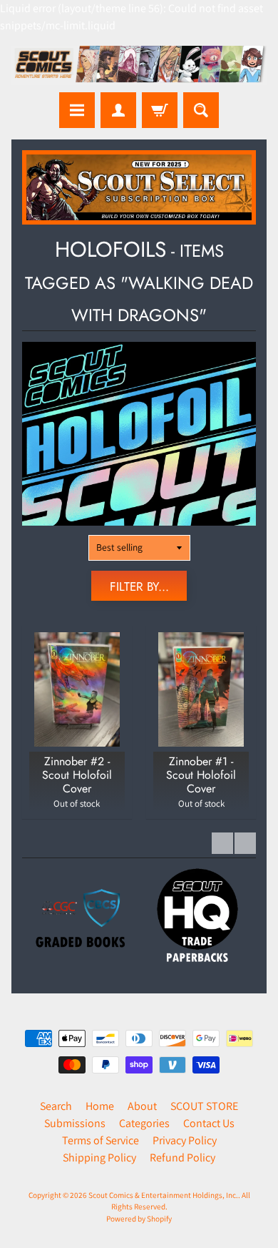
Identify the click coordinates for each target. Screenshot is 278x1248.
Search (56, 1106)
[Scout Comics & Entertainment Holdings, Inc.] (139, 65)
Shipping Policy (99, 1157)
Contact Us (209, 1123)
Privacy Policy (185, 1140)
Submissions (74, 1123)
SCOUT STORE (204, 1106)
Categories (144, 1123)
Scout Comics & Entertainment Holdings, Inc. (163, 1195)
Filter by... (139, 586)
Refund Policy (182, 1157)
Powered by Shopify (139, 1219)
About (142, 1106)
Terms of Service (100, 1140)
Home (100, 1106)
